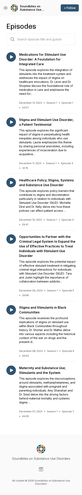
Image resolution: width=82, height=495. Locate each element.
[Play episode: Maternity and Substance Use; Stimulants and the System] (11, 370)
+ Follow (70, 8)
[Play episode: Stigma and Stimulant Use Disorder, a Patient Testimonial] (11, 122)
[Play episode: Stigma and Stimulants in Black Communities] (11, 310)
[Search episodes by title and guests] (13, 39)
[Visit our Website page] (41, 469)
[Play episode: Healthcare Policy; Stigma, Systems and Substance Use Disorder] (11, 182)
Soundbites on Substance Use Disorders (30, 8)
